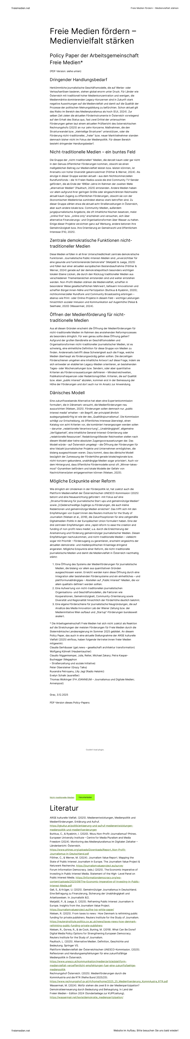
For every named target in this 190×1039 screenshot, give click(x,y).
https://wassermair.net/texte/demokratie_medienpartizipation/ (86, 997)
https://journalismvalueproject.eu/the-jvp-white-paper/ (82, 909)
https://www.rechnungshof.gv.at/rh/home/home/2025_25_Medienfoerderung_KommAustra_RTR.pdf (109, 981)
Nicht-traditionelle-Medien (62, 797)
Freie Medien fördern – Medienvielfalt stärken (154, 8)
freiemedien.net (21, 8)
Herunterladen (85, 797)
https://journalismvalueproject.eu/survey (99, 865)
